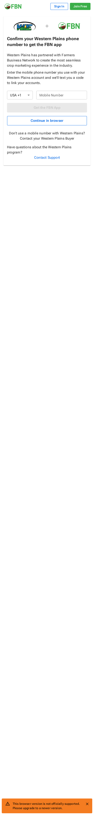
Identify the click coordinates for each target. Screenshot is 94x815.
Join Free (80, 6)
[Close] (87, 804)
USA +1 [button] (15, 95)
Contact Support (47, 157)
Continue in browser (47, 121)
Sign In (59, 6)
